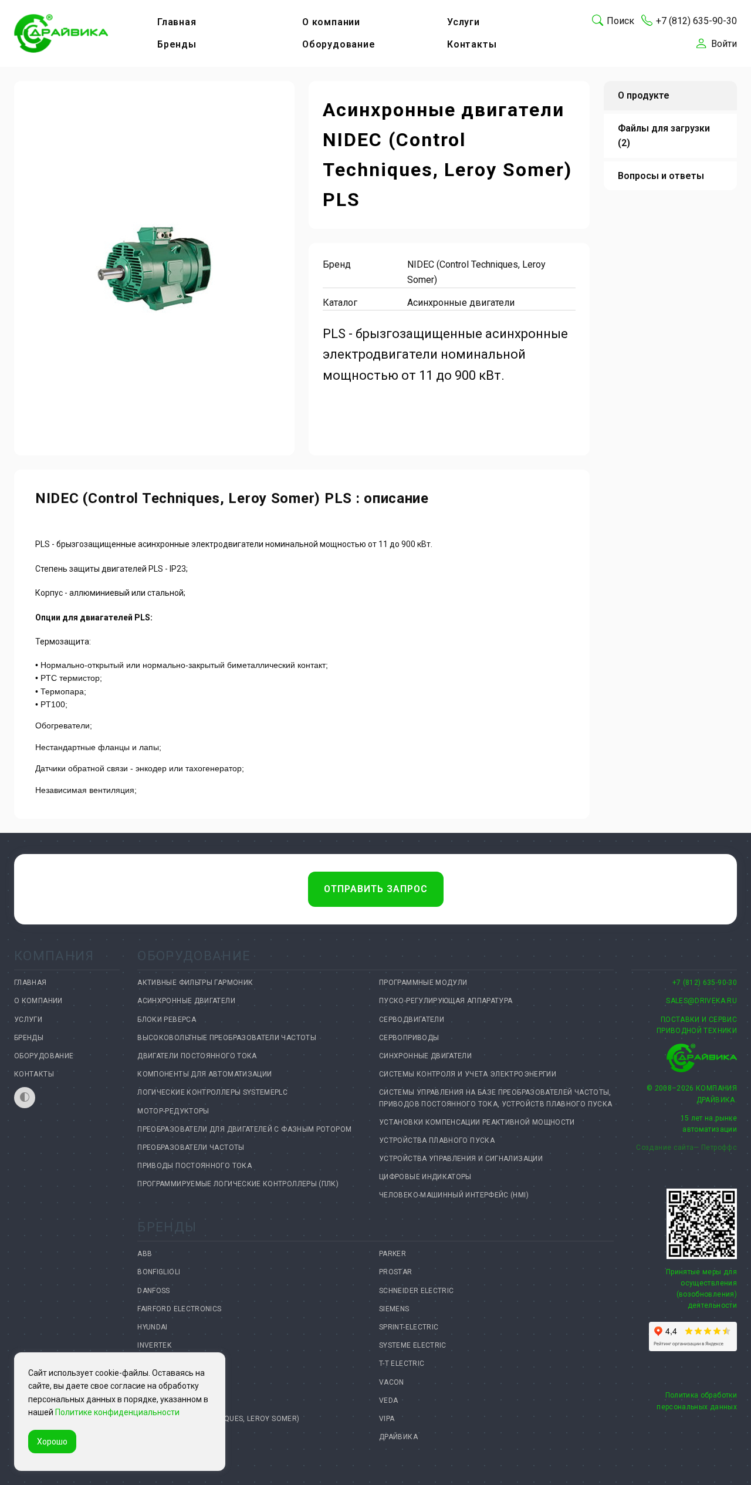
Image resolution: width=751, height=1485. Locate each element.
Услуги (463, 22)
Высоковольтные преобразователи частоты (226, 1038)
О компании (331, 22)
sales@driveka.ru (701, 1001)
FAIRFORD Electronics (179, 1309)
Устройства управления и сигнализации (461, 1159)
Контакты (471, 44)
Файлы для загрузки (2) (664, 136)
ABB (144, 1254)
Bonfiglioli (158, 1272)
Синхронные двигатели (425, 1056)
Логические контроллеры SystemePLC (212, 1092)
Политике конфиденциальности (117, 1412)
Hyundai (152, 1327)
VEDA (388, 1400)
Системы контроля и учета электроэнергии (467, 1074)
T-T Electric (401, 1363)
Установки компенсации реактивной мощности (477, 1122)
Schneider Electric (416, 1291)
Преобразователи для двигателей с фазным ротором (244, 1129)
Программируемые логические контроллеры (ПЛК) (238, 1184)
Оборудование (339, 44)
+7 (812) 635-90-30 (704, 982)
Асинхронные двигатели (186, 1001)
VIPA (386, 1419)
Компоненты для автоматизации (204, 1074)
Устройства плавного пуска (437, 1140)
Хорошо (52, 1441)
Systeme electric (412, 1345)
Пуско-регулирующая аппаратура (445, 1001)
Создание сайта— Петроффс (686, 1147)
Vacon (391, 1382)
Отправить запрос (376, 889)
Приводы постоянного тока (194, 1166)
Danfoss (153, 1291)
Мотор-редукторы (173, 1111)
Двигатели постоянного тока (196, 1056)
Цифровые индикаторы (425, 1177)
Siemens (394, 1309)
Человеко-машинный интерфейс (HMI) (454, 1195)
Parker (392, 1254)
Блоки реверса (166, 1019)
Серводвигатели (411, 1019)
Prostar (395, 1272)
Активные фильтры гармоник (195, 982)
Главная (177, 22)
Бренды (177, 44)
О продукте (643, 95)
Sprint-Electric (408, 1327)
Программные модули (423, 982)
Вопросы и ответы (661, 175)
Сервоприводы (409, 1038)
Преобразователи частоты (190, 1147)
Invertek (154, 1345)
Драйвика (398, 1437)
